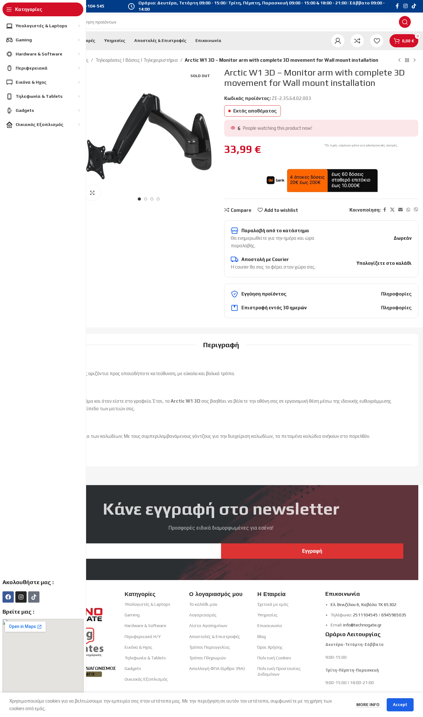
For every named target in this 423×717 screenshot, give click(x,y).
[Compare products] (357, 40)
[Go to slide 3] (151, 199)
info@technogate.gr (362, 624)
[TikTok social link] (414, 6)
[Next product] (414, 60)
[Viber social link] (416, 210)
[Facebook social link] (397, 6)
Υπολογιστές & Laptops (147, 604)
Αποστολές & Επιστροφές (214, 636)
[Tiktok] (33, 597)
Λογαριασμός (203, 614)
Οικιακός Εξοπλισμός (146, 679)
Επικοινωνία (269, 625)
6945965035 (393, 614)
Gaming (132, 614)
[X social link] (392, 210)
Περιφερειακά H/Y (143, 636)
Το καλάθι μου (203, 604)
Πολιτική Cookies (274, 657)
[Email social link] (400, 210)
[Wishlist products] (376, 40)
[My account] (338, 40)
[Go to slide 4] (158, 199)
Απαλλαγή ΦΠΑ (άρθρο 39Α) (217, 668)
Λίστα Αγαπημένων (208, 625)
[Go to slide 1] (139, 199)
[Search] (405, 22)
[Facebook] (8, 597)
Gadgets (133, 668)
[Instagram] (21, 597)
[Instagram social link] (405, 6)
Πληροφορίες (396, 293)
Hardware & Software (145, 625)
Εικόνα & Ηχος (138, 647)
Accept (400, 704)
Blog (261, 636)
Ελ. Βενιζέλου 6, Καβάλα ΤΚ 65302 (363, 604)
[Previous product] (399, 60)
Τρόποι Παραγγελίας (209, 647)
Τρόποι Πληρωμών (207, 657)
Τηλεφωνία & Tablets (145, 657)
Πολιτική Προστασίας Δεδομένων (279, 671)
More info (368, 704)
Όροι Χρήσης (270, 647)
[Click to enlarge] (92, 193)
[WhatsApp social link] (408, 210)
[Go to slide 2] (145, 199)
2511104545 (365, 614)
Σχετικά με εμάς (273, 604)
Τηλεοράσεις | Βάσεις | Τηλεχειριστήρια (136, 60)
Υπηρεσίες (267, 614)
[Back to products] (407, 60)
